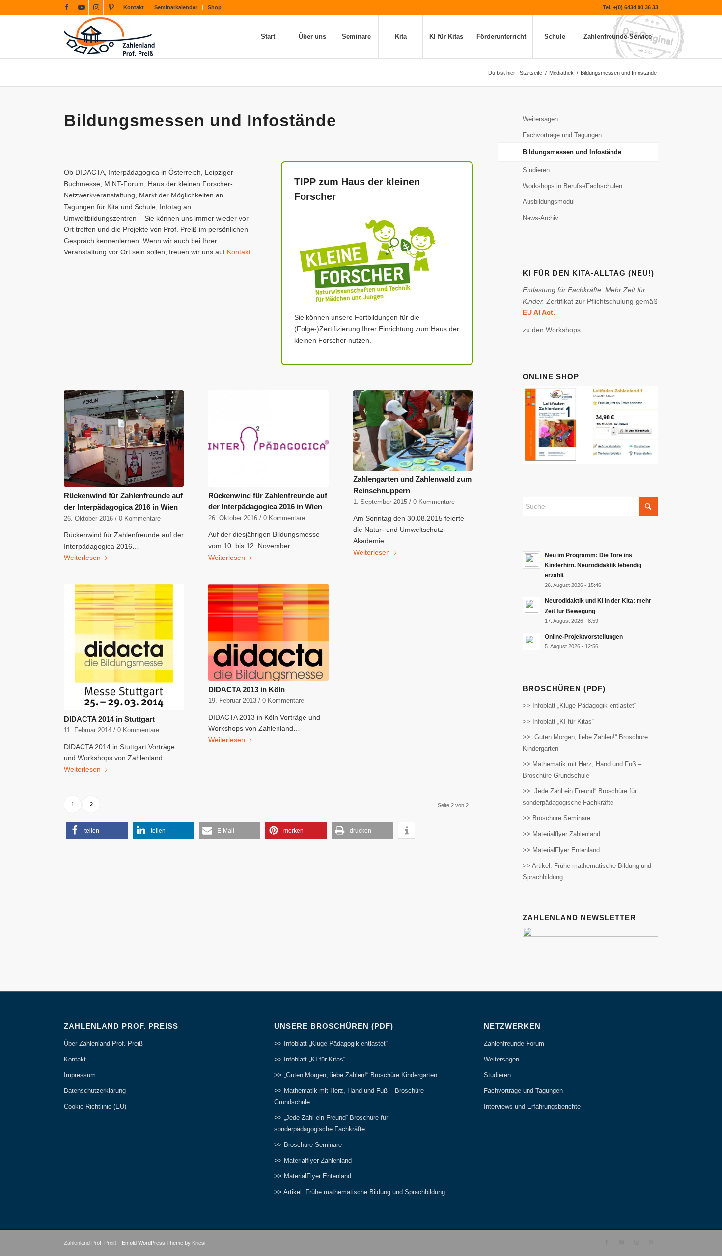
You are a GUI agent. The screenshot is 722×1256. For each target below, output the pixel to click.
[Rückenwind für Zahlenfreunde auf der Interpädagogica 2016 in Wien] (124, 438)
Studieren (536, 170)
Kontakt (133, 7)
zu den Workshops (552, 330)
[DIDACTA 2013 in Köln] (268, 632)
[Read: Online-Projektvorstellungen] (531, 641)
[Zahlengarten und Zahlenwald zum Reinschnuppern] (413, 430)
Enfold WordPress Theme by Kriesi (163, 1243)
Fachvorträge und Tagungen (562, 135)
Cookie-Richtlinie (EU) (95, 1106)
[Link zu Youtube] (81, 7)
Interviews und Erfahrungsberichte (532, 1106)
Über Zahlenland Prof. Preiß (103, 1043)
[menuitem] (133, 7)
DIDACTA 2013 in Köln (246, 689)
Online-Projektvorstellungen (584, 636)
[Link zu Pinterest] (111, 7)
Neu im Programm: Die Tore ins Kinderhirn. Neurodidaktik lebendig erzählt (593, 565)
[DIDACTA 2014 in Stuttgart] (124, 647)
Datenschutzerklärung (95, 1090)
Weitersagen (540, 119)
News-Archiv (540, 218)
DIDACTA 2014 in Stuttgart (109, 719)
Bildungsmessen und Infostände (572, 152)
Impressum (80, 1075)
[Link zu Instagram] (96, 7)
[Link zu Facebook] (66, 7)
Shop (215, 7)
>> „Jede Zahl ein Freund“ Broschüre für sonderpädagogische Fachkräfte (580, 796)
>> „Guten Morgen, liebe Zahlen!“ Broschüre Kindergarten (585, 742)
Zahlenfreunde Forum (514, 1043)
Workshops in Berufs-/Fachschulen (572, 186)
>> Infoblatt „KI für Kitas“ (558, 721)
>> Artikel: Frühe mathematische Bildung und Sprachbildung (587, 871)
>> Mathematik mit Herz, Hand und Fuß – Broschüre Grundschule (582, 769)
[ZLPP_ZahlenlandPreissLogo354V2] (112, 36)
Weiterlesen (82, 557)
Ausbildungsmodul (549, 201)
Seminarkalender (175, 7)
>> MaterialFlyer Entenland (561, 850)
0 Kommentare (140, 518)
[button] (97, 830)
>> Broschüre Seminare (556, 818)
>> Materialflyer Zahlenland (561, 833)
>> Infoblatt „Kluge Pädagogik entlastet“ (579, 705)
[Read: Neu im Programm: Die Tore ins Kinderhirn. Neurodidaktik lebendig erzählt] (531, 560)
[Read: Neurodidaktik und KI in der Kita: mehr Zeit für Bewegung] (531, 605)
